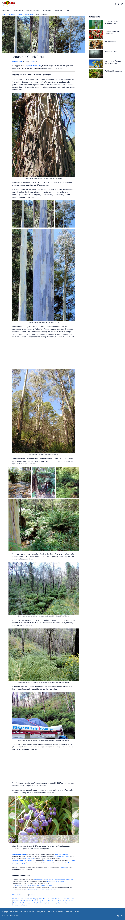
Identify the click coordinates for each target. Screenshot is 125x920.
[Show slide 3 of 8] (33, 839)
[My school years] (96, 44)
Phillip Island (17, 903)
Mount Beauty (57, 856)
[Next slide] (75, 815)
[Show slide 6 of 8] (63, 839)
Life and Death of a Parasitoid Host (112, 22)
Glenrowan (65, 854)
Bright (44, 860)
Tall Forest (32, 61)
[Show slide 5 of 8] (53, 839)
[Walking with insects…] (96, 74)
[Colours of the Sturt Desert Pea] (96, 34)
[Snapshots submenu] (63, 10)
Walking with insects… (113, 71)
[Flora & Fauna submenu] (52, 10)
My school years (111, 41)
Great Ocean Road (19, 901)
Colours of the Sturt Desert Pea (112, 32)
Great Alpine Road (68, 899)
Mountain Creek (17, 61)
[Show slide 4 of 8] (43, 839)
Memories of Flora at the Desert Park (113, 62)
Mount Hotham (57, 901)
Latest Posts (94, 17)
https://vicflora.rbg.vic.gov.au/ (55, 881)
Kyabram (28, 901)
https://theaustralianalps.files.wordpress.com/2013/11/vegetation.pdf (33, 885)
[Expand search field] (122, 3)
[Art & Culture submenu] (11, 10)
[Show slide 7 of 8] (73, 839)
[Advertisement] (43, 353)
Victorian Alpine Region (41, 903)
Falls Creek (58, 854)
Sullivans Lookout (27, 903)
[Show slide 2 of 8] (23, 839)
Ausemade (15, 915)
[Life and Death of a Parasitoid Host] (96, 24)
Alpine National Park (33, 66)
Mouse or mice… (111, 51)
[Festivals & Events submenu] (39, 10)
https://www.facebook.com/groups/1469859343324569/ (40, 889)
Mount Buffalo (65, 856)
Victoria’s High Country (56, 903)
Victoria (14, 899)
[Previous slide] (12, 815)
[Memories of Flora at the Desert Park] (96, 64)
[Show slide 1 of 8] (13, 839)
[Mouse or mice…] (96, 54)
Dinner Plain (50, 860)
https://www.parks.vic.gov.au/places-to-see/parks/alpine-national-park (53, 879)
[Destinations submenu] (23, 10)
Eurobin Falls (63, 867)
